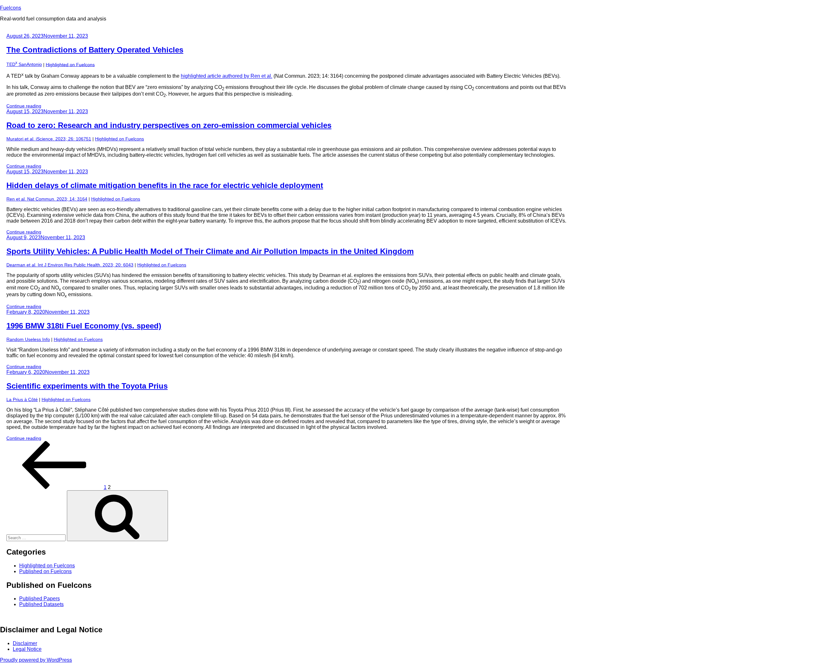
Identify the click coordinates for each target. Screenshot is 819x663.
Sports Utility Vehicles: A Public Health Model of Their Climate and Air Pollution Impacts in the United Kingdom (210, 251)
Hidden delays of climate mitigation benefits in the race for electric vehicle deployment (164, 185)
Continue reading (23, 105)
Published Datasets (41, 604)
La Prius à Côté (22, 399)
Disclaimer (25, 643)
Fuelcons (10, 8)
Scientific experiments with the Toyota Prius (87, 386)
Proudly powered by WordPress (36, 660)
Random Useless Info (28, 339)
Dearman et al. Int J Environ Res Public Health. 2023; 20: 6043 (69, 264)
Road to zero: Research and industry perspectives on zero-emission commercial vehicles (168, 125)
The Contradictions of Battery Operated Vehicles (94, 49)
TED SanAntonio (24, 64)
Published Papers (39, 598)
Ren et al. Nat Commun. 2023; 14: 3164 (46, 198)
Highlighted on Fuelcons (70, 64)
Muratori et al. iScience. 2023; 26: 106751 (48, 138)
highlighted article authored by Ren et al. (226, 76)
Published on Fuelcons (45, 571)
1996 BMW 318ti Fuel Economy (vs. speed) (83, 325)
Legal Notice (27, 649)
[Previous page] (54, 487)
